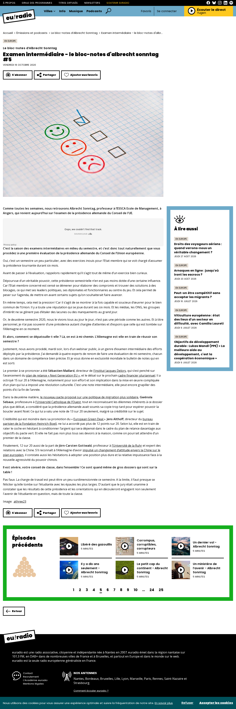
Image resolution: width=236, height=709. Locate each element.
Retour (17, 611)
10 (136, 589)
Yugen (201, 12)
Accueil (8, 33)
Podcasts (94, 11)
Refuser (187, 702)
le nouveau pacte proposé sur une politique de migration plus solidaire (89, 397)
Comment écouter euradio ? (91, 690)
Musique (76, 11)
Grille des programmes (37, 2)
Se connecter (167, 11)
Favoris (146, 11)
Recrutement (31, 676)
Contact (28, 673)
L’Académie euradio (35, 680)
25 (161, 589)
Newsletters (92, 2)
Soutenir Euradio (118, 2)
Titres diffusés (68, 2)
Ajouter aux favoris (84, 75)
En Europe (10, 40)
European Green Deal (88, 419)
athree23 (20, 501)
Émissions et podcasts (31, 33)
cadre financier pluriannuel (136, 375)
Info (62, 11)
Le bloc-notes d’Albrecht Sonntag (74, 33)
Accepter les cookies (216, 702)
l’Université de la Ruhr (127, 446)
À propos (9, 2)
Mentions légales (33, 683)
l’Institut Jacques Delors (109, 371)
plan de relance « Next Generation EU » (53, 375)
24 (152, 589)
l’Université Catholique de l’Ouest (58, 402)
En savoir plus (164, 703)
